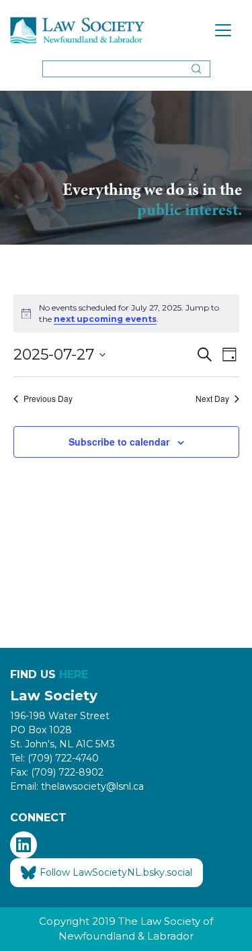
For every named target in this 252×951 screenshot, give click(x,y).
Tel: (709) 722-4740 (54, 758)
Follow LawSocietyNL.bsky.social (116, 872)
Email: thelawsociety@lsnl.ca (77, 786)
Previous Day (48, 398)
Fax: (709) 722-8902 (56, 772)
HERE (73, 674)
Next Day (212, 398)
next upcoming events (105, 319)
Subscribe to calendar (119, 441)
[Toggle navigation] (223, 30)
